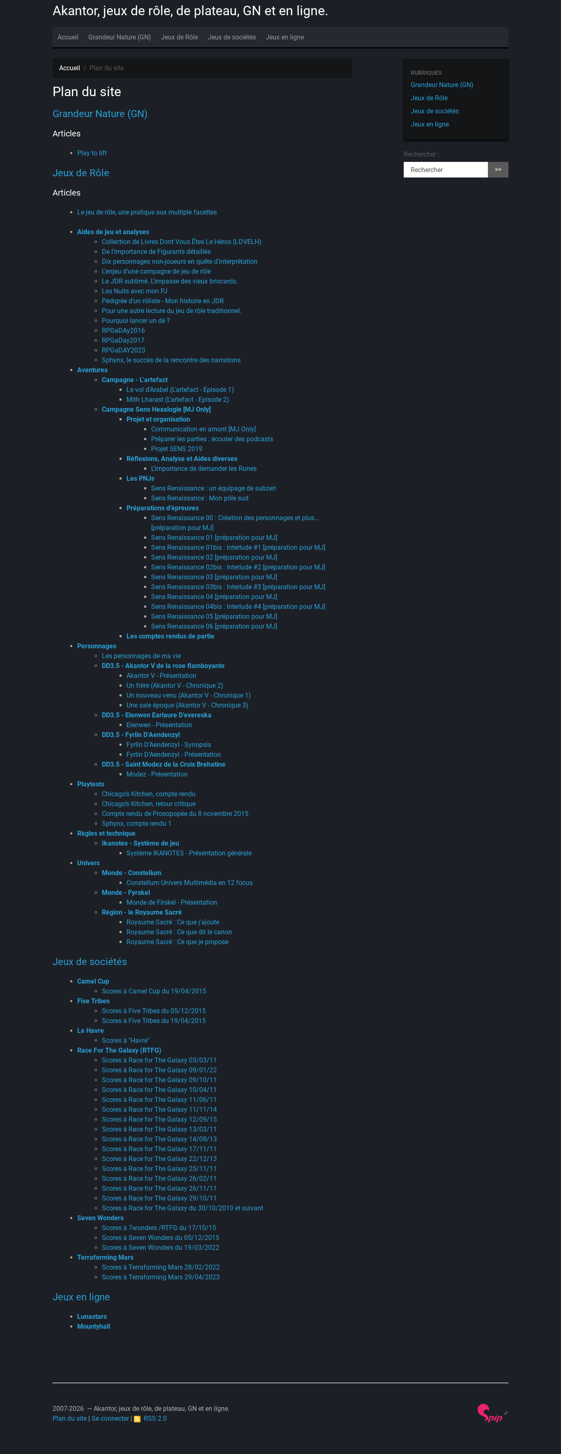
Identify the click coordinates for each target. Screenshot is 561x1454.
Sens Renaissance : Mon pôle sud (199, 498)
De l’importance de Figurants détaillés (156, 252)
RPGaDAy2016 (123, 330)
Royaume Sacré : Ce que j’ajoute (172, 922)
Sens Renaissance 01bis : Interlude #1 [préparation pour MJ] (238, 547)
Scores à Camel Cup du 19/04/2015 (154, 991)
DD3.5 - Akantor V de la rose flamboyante (163, 666)
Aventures (92, 370)
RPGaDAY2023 (123, 350)
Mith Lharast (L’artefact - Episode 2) (177, 399)
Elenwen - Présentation (159, 725)
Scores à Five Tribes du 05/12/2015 (154, 1011)
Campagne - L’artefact (135, 380)
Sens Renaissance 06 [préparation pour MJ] (214, 626)
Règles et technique (106, 833)
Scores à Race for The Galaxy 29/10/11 (159, 1198)
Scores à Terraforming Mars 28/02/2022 (161, 1267)
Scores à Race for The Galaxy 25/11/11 (159, 1169)
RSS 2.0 (153, 1418)
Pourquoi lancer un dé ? (136, 321)
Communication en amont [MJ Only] (203, 429)
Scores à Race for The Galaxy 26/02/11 (159, 1178)
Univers (88, 863)
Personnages (96, 646)
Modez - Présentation (157, 774)
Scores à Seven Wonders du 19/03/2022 (160, 1247)
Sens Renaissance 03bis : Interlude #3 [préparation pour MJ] (238, 587)
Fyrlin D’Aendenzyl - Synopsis (168, 745)
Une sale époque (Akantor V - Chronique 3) (187, 705)
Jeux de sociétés (232, 37)
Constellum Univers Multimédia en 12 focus (189, 883)
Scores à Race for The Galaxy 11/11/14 (159, 1109)
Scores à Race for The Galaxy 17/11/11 (159, 1149)
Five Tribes (93, 1001)
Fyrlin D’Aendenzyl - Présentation (173, 754)
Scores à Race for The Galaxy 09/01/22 (159, 1070)
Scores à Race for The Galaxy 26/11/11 (159, 1188)
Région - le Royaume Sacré (142, 912)
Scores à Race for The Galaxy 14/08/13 (159, 1139)
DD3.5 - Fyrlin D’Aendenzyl (141, 735)
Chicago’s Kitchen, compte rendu (148, 794)
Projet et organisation (158, 419)
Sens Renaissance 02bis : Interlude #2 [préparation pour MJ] (238, 567)
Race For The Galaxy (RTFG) (119, 1050)
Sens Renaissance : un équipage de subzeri (213, 488)
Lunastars (92, 1316)
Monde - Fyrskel (126, 892)
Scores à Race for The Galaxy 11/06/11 (159, 1100)
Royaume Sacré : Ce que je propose (177, 942)
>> (498, 169)
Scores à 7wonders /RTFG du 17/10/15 (159, 1228)
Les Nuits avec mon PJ (135, 291)
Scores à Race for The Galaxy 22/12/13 (159, 1159)
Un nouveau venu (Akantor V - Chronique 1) (188, 695)
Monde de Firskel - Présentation (171, 902)
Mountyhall (93, 1326)
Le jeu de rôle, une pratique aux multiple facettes (147, 212)
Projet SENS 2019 (176, 449)
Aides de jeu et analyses (113, 232)
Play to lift (92, 153)
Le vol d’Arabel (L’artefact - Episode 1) (180, 390)
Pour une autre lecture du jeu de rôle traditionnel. (171, 311)
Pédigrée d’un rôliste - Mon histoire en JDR (163, 301)
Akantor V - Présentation (161, 676)
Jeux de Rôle (179, 37)
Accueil (67, 37)
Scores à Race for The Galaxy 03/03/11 (159, 1060)
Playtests (90, 784)
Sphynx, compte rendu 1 (137, 823)
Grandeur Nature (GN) (119, 37)
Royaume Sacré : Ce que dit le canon (179, 932)
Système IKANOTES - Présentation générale (189, 853)
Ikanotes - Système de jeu (140, 843)
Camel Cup (93, 981)
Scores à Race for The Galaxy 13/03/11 (159, 1129)
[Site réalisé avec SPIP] (493, 1413)
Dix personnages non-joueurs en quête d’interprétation (180, 261)
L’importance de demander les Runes (204, 468)
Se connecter (110, 1418)
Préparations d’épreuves (162, 508)
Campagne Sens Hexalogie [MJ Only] (156, 409)
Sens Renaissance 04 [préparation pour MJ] (214, 597)
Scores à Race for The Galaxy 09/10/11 (159, 1080)
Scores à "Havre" (125, 1040)
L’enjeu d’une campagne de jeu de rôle (156, 271)
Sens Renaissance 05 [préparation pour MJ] (214, 616)
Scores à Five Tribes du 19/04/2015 (154, 1021)
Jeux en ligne (285, 37)
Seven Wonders (100, 1218)
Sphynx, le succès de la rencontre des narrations (171, 360)
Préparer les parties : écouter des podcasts (212, 439)
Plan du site (70, 1418)
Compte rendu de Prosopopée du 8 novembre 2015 (175, 814)
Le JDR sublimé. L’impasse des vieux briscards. (170, 281)
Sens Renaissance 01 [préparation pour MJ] (214, 538)
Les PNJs (140, 478)
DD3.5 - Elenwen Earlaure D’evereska (157, 715)
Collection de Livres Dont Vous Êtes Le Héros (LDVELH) (182, 242)
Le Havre (90, 1031)
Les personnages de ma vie (141, 656)
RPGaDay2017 (123, 340)
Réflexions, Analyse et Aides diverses (181, 459)
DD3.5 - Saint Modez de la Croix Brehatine (163, 764)
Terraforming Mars (105, 1257)
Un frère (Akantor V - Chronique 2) (174, 685)
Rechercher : (421, 154)
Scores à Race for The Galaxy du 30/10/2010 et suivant (182, 1208)
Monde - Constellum (131, 873)
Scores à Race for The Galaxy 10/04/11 (159, 1090)
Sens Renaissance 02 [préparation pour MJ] (214, 557)
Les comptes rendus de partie (170, 636)
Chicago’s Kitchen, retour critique (148, 804)
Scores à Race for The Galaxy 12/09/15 (159, 1119)
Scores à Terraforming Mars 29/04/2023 (161, 1277)
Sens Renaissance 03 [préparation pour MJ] (214, 577)
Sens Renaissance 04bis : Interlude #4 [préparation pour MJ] (238, 607)
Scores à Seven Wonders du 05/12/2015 (160, 1238)
